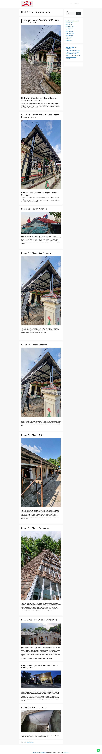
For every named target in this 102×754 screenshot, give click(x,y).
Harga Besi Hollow (70, 33)
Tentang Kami (77, 3)
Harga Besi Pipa (69, 35)
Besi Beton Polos (69, 22)
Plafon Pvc (68, 38)
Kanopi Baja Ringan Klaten (32, 435)
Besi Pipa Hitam (69, 28)
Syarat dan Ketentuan (37, 752)
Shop (71, 3)
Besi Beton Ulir (69, 24)
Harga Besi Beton (69, 31)
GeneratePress (66, 752)
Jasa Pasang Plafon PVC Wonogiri (73, 55)
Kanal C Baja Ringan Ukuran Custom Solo (39, 620)
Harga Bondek (69, 37)
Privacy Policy (44, 752)
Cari (67, 11)
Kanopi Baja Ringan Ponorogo (34, 209)
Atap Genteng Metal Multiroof (72, 20)
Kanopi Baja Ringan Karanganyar (35, 528)
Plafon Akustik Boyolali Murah (34, 707)
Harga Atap (68, 29)
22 (26, 742)
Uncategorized (69, 40)
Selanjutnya (30, 742)
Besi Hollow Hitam (70, 26)
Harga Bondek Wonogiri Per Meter (73, 50)
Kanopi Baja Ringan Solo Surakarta (36, 253)
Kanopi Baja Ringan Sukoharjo (34, 345)
